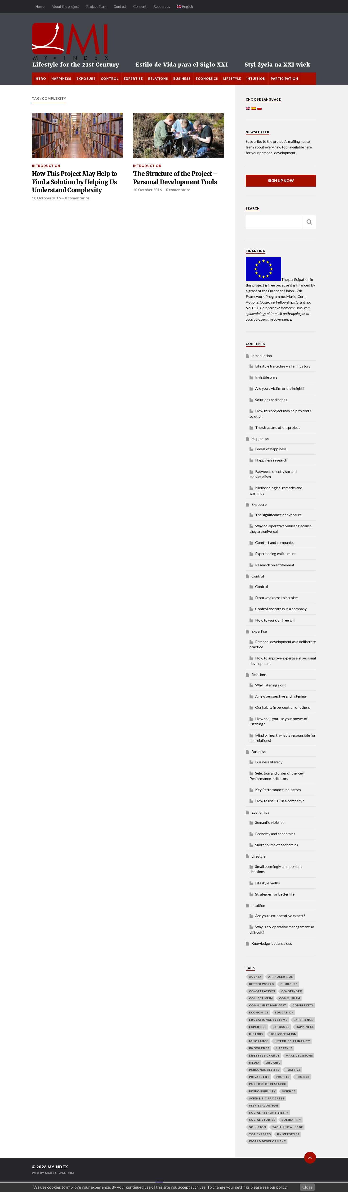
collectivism (261, 998)
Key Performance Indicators (278, 789)
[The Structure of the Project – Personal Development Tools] (178, 135)
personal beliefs (264, 1069)
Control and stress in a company (281, 608)
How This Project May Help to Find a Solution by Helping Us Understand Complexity (74, 182)
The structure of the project (277, 427)
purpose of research (267, 1083)
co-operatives (262, 991)
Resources (162, 6)
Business (182, 79)
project (303, 1076)
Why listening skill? (270, 685)
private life (259, 1076)
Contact (120, 6)
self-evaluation (263, 1105)
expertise (257, 1026)
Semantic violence (269, 822)
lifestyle (284, 1048)
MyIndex (58, 1166)
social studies (262, 1119)
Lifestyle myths (267, 883)
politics (293, 1069)
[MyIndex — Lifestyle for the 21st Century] (174, 43)
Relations (158, 79)
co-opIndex (291, 991)
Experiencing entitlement (275, 553)
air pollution (281, 976)
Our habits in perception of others (282, 707)
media (254, 1062)
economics (259, 1012)
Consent (140, 6)
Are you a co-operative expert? (280, 915)
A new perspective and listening (280, 696)
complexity (302, 1005)
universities (288, 1134)
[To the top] (310, 1158)
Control (110, 79)
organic (273, 1062)
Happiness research (271, 460)
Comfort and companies (274, 542)
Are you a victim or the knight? (279, 388)
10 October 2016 (46, 198)
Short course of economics (276, 844)
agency (255, 976)
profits (283, 1076)
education (284, 1012)
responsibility (262, 1091)
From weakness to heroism (277, 597)
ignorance (258, 1041)
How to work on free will (275, 620)
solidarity (291, 1119)
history (256, 1033)
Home (40, 6)
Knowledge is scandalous (271, 943)
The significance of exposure (278, 514)
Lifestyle (232, 79)
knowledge (259, 1048)
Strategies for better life (274, 894)
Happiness (61, 79)
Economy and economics (275, 833)
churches (289, 984)
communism (289, 998)
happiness (305, 1026)
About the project (65, 6)
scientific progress (267, 1098)
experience (303, 1019)
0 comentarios (77, 198)
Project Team (96, 6)
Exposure (86, 79)
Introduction (46, 166)
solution (257, 1127)
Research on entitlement (274, 565)
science (288, 1091)
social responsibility (268, 1112)
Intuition (256, 79)
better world (261, 984)
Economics (207, 79)
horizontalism (283, 1033)
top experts (260, 1134)
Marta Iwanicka (60, 1173)
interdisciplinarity (292, 1041)
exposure (281, 1026)
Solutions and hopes (271, 399)
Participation (284, 79)
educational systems (268, 1019)
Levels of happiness (270, 449)
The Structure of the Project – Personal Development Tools (175, 178)
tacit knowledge (287, 1127)
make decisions (299, 1055)
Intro (40, 79)
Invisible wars (266, 377)
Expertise (133, 79)
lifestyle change (264, 1055)
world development (267, 1141)
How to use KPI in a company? (279, 800)
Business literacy (268, 762)
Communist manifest (267, 1005)
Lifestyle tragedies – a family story (283, 366)
